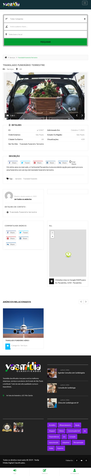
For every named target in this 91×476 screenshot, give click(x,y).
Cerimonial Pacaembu (24, 193)
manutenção (53, 442)
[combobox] (45, 34)
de (85, 431)
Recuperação (78, 442)
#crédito (52, 425)
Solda (51, 448)
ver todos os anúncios (23, 199)
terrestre (18, 179)
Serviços (12, 57)
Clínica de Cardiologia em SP (68, 403)
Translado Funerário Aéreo (17, 340)
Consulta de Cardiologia (66, 388)
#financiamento (65, 425)
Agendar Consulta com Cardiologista (71, 373)
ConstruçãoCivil (74, 431)
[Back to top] (83, 461)
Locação (72, 437)
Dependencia (54, 437)
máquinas (65, 442)
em (64, 437)
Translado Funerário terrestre (24, 65)
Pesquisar (45, 42)
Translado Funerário (30, 179)
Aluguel (52, 431)
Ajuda (77, 425)
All (21, 69)
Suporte (60, 448)
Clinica (61, 431)
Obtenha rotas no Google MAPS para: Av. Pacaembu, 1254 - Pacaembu (70, 281)
